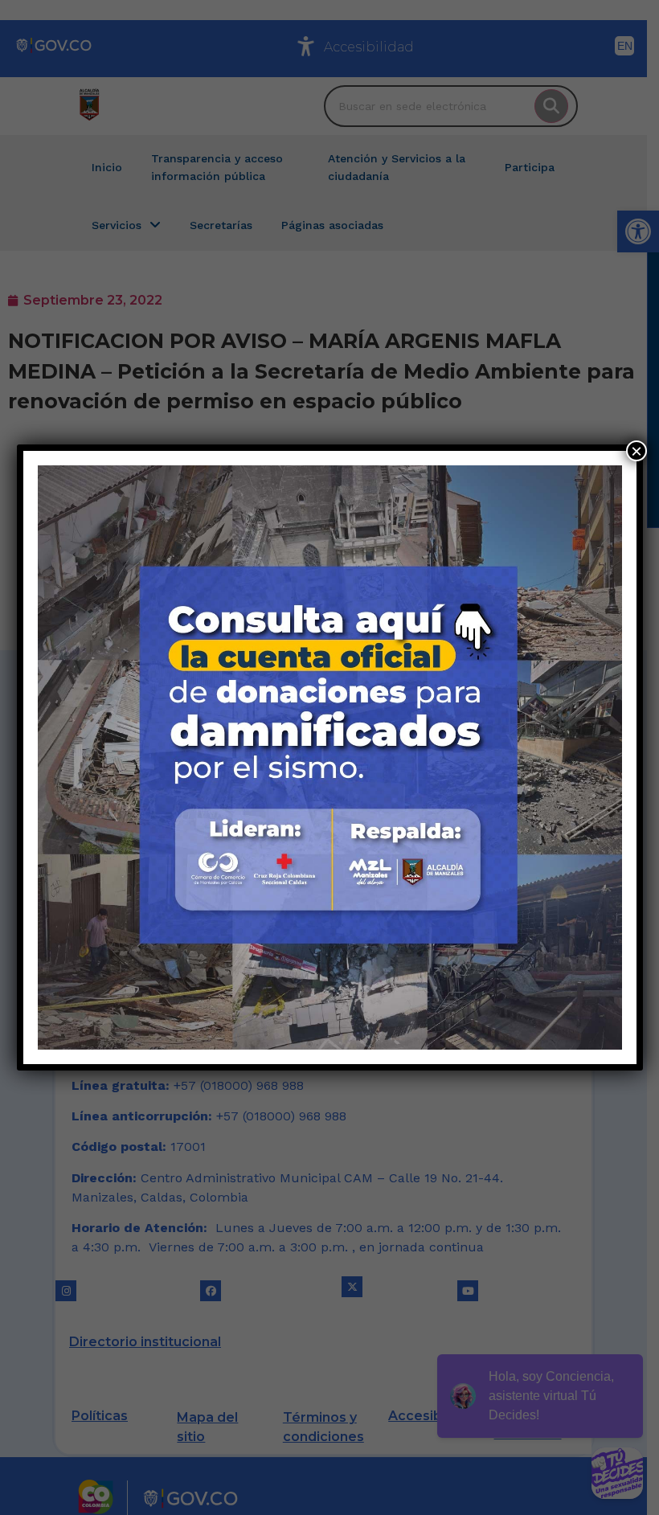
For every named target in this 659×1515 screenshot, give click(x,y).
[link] (330, 757)
